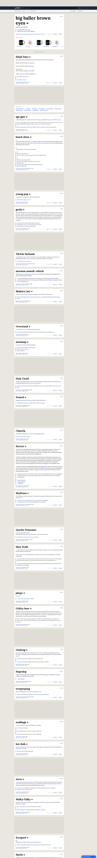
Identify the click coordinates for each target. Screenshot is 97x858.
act (18, 691)
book (24, 500)
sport (35, 554)
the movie (32, 537)
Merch (61, 34)
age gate (17, 129)
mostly (22, 345)
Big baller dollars (19, 110)
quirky (38, 534)
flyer (40, 496)
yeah (42, 809)
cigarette (31, 782)
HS (36, 452)
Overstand (17, 334)
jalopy (17, 601)
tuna (20, 751)
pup (27, 199)
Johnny (21, 662)
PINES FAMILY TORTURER (26, 263)
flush (35, 694)
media (29, 534)
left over (21, 842)
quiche (23, 537)
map (17, 345)
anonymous (21, 405)
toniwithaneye (22, 390)
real (61, 122)
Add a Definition (73, 11)
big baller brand (50, 108)
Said (31, 258)
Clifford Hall (21, 753)
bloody (31, 226)
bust (17, 656)
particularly (27, 725)
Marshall (43, 466)
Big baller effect (27, 110)
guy (21, 386)
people (34, 149)
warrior (49, 278)
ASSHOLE (33, 31)
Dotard (17, 405)
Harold (19, 483)
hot (24, 751)
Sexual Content (33, 11)
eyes (29, 30)
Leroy (18, 332)
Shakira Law (18, 301)
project (29, 842)
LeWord (21, 353)
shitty (17, 596)
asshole (25, 27)
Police (17, 653)
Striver (17, 485)
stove (17, 792)
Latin (31, 434)
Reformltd (22, 301)
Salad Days (17, 82)
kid (33, 434)
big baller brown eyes (19, 34)
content (41, 119)
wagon (29, 274)
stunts (27, 598)
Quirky (17, 533)
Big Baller (28, 108)
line (41, 278)
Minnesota (18, 747)
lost (30, 400)
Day (35, 280)
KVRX (25, 284)
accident (33, 731)
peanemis (27, 537)
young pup (17, 202)
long (28, 400)
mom (19, 436)
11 (54, 332)
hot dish (17, 753)
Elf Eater (21, 334)
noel (21, 788)
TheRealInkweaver (24, 696)
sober (59, 381)
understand (19, 329)
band (35, 224)
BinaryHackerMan (24, 168)
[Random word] (76, 8)
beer (19, 611)
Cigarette (18, 782)
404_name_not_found (24, 504)
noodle (22, 751)
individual (22, 400)
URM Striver (21, 485)
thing (41, 694)
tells (24, 345)
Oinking (17, 664)
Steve (40, 620)
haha (44, 809)
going (24, 403)
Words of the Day (17, 11)
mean (51, 217)
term (21, 274)
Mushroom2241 (25, 539)
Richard (18, 297)
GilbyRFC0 (22, 82)
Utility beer (18, 624)
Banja (21, 129)
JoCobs (21, 736)
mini (33, 274)
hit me (22, 436)
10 (19, 679)
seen (46, 674)
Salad (18, 79)
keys (30, 141)
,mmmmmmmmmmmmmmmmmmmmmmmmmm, (32, 34)
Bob (17, 155)
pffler (21, 567)
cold (30, 70)
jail (27, 76)
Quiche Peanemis (18, 539)
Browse (23, 11)
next (34, 691)
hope (19, 662)
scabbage (17, 736)
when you (18, 27)
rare (28, 676)
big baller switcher (44, 110)
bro (30, 261)
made (22, 845)
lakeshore (22, 624)
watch (59, 119)
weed (38, 662)
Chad (26, 559)
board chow (18, 168)
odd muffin (22, 812)
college (46, 449)
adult (27, 197)
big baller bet (34, 108)
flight (30, 500)
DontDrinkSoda (21, 664)
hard (18, 497)
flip (41, 434)
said (25, 79)
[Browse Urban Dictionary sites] (18, 8)
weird (29, 258)
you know (26, 349)
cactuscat (20, 228)
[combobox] (50, 8)
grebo (17, 228)
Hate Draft (17, 567)
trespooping (18, 696)
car (19, 596)
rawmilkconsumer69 (23, 681)
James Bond (23, 598)
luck (16, 748)
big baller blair (42, 108)
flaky (34, 725)
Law (25, 294)
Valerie (21, 804)
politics (37, 470)
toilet (29, 691)
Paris (34, 500)
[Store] (79, 8)
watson (20, 601)
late (32, 197)
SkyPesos (17, 504)
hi (19, 30)
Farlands (27, 261)
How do (22, 349)
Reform (30, 294)
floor (50, 845)
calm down (42, 403)
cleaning (52, 619)
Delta (17, 496)
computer (42, 143)
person (20, 197)
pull (20, 598)
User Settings (80, 11)
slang (23, 212)
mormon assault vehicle (20, 284)
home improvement (37, 842)
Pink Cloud (17, 390)
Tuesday (44, 614)
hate (21, 559)
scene (25, 214)
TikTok (17, 257)
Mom (18, 734)
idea (46, 332)
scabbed (18, 725)
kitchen (53, 788)
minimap (17, 353)
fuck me (18, 788)
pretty (26, 386)
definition (48, 802)
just (22, 199)
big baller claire (58, 108)
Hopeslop (17, 681)
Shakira (38, 297)
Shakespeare (31, 66)
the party (33, 845)
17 (26, 224)
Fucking (20, 127)
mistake (50, 294)
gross (40, 731)
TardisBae (21, 439)
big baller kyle (35, 110)
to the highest (34, 329)
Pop (39, 214)
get (27, 403)
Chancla (17, 439)
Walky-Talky (18, 812)
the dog (21, 202)
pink (60, 386)
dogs (21, 27)
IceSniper (21, 847)
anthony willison (21, 792)
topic (24, 329)
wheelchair (23, 806)
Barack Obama (21, 482)
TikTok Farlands (18, 263)
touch (34, 383)
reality (39, 383)
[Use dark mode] (82, 8)
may (54, 451)
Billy (18, 122)
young (25, 199)
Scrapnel (17, 847)
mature (50, 119)
